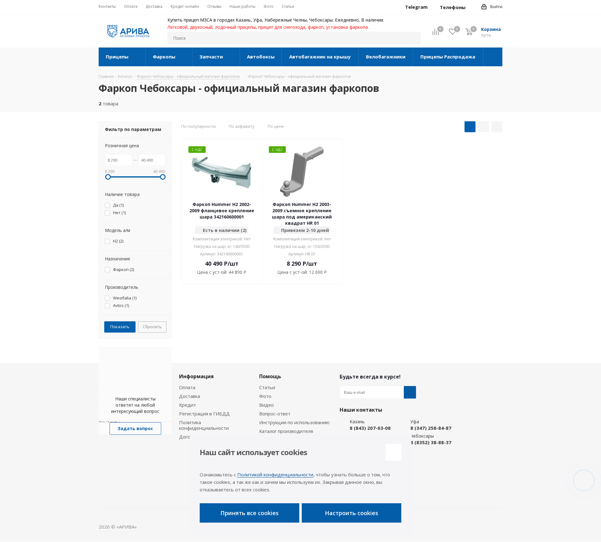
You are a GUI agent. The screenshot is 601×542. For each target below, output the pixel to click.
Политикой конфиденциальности (275, 474)
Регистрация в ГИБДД (204, 413)
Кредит (187, 405)
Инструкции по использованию (294, 422)
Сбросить (152, 326)
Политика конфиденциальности (204, 425)
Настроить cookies (351, 513)
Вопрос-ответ (274, 413)
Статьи (267, 387)
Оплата (187, 387)
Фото (265, 396)
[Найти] (413, 38)
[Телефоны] (470, 7)
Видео (266, 405)
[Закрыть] (393, 452)
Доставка (189, 396)
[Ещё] (492, 57)
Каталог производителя (286, 431)
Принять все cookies (249, 513)
